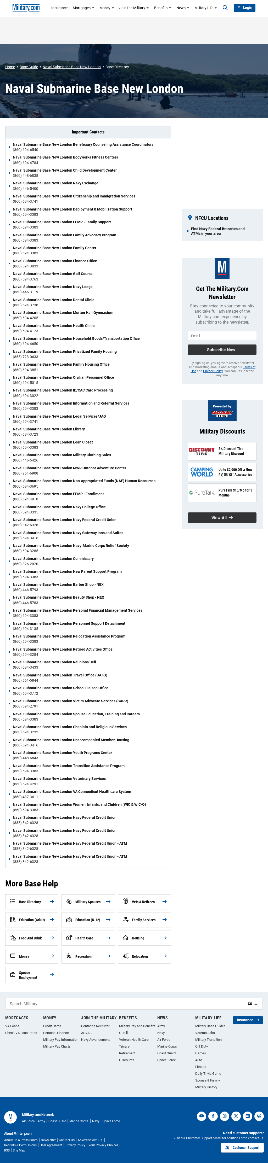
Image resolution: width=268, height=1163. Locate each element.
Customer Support (246, 1148)
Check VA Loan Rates (21, 1033)
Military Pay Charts (57, 1046)
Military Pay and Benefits (137, 1026)
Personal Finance (56, 1033)
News (181, 8)
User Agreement (51, 1145)
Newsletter (48, 1140)
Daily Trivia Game (208, 1074)
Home (10, 67)
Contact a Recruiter (95, 1026)
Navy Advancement (95, 1040)
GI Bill (123, 1033)
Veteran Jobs (205, 1033)
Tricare (124, 1046)
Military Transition (208, 1040)
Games (200, 1053)
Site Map (19, 1150)
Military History (206, 1087)
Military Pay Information (60, 1040)
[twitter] (236, 1116)
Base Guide (29, 67)
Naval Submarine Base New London (72, 67)
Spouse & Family (207, 1080)
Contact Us (67, 1140)
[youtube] (201, 1116)
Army (161, 1026)
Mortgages (82, 8)
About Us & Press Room (21, 1140)
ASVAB (86, 1033)
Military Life (203, 8)
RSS (7, 1150)
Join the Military (132, 8)
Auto (198, 1060)
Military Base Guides (210, 1026)
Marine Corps (167, 1046)
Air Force (163, 1040)
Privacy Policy (213, 371)
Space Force (166, 1060)
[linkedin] (247, 1116)
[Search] (225, 8)
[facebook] (213, 1116)
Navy (161, 1033)
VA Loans (12, 1026)
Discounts (126, 1060)
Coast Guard (166, 1053)
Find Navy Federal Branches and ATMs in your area (218, 231)
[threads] (259, 1116)
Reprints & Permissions (20, 1145)
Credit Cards (52, 1026)
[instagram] (224, 1116)
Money (104, 8)
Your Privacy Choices (103, 1145)
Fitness (200, 1067)
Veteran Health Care (134, 1040)
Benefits (161, 8)
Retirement (127, 1053)
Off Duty (201, 1046)
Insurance (59, 8)
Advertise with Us (90, 1140)
